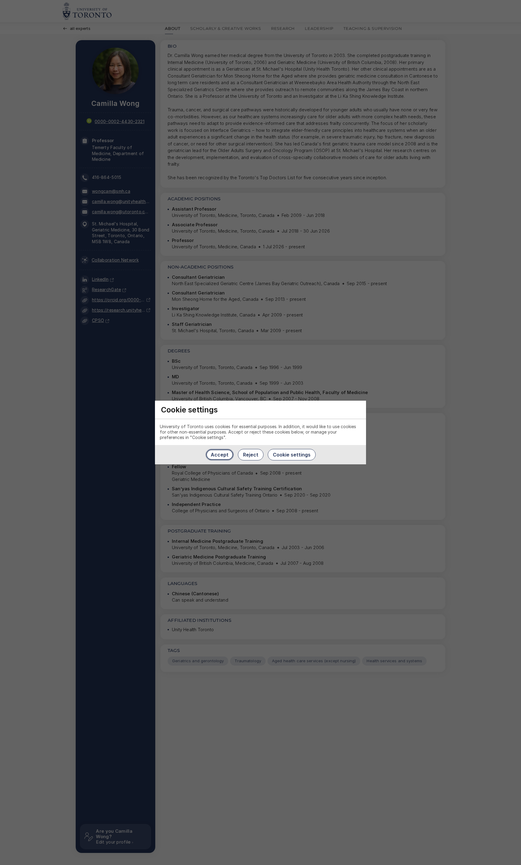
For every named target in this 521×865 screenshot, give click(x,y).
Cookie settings (292, 455)
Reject (250, 455)
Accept (220, 455)
